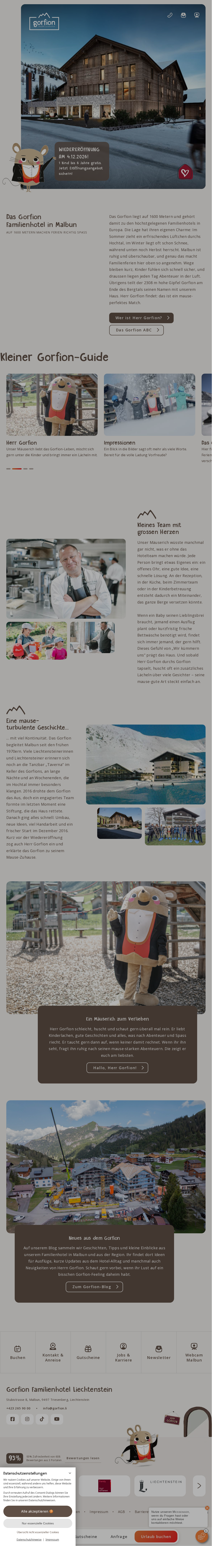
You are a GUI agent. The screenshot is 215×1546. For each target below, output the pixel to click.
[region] (37, 1490)
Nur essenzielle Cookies (38, 1523)
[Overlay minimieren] (70, 1473)
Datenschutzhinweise (29, 1539)
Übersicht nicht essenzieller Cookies (38, 1532)
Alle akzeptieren (34, 1511)
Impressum (52, 1539)
